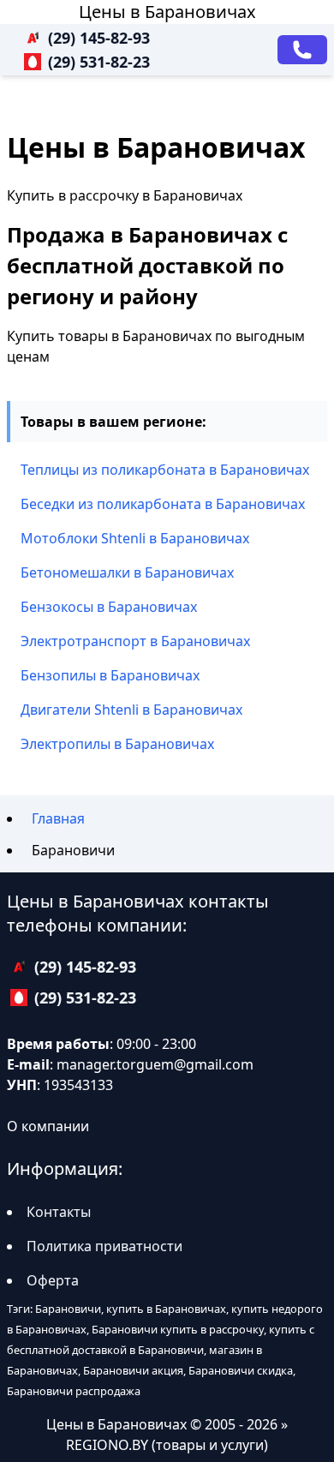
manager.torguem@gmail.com (155, 1064)
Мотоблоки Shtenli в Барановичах (135, 538)
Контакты (59, 1211)
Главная (58, 818)
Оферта (53, 1280)
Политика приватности (104, 1246)
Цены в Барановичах (167, 11)
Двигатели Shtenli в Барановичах (131, 709)
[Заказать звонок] (302, 49)
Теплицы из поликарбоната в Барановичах (165, 469)
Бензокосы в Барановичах (109, 606)
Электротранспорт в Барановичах (135, 641)
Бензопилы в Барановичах (110, 675)
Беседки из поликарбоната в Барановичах (163, 503)
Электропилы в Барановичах (117, 743)
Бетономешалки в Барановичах (127, 572)
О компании (48, 1126)
